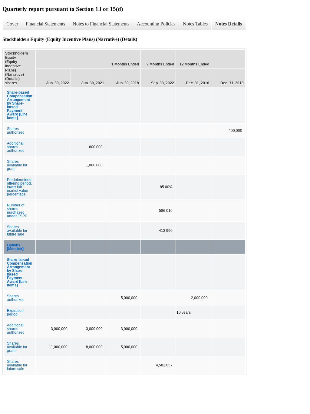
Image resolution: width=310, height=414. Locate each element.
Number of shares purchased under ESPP (17, 210)
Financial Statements (45, 23)
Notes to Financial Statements (101, 23)
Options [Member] (15, 247)
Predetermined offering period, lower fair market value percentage (19, 187)
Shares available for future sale (17, 230)
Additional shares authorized (16, 147)
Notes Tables (195, 23)
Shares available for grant (17, 165)
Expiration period (15, 312)
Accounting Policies (156, 23)
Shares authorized (16, 130)
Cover (12, 23)
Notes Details (228, 23)
